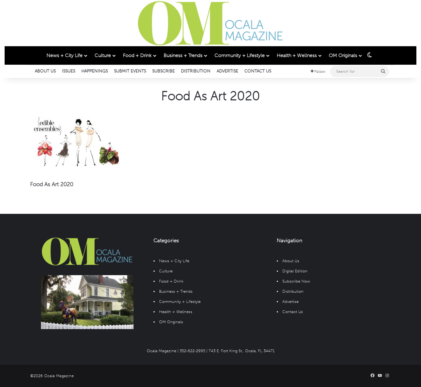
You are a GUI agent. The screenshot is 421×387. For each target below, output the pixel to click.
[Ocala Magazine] (210, 23)
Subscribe (163, 71)
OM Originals (343, 55)
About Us (45, 71)
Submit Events (130, 71)
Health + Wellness (297, 55)
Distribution (196, 71)
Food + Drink (137, 55)
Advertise (227, 71)
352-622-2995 (192, 350)
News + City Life (65, 55)
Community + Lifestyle (240, 55)
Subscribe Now (296, 281)
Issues (68, 71)
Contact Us (257, 71)
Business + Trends (183, 55)
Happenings (94, 71)
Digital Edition (295, 271)
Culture (103, 55)
